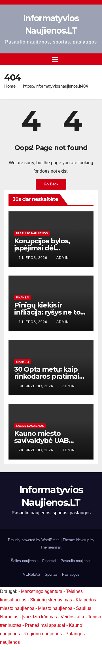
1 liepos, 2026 (33, 258)
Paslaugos (70, 574)
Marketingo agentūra (41, 591)
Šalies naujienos (30, 425)
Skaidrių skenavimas (51, 599)
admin (62, 258)
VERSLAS (31, 574)
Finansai (22, 297)
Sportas (22, 361)
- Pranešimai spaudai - (45, 625)
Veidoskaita (72, 616)
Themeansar (51, 547)
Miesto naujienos (55, 608)
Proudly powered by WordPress (34, 540)
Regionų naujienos (43, 633)
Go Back (51, 184)
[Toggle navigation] (55, 59)
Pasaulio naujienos (32, 233)
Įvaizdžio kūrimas (39, 616)
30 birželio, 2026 (36, 386)
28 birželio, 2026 (36, 450)
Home (10, 86)
